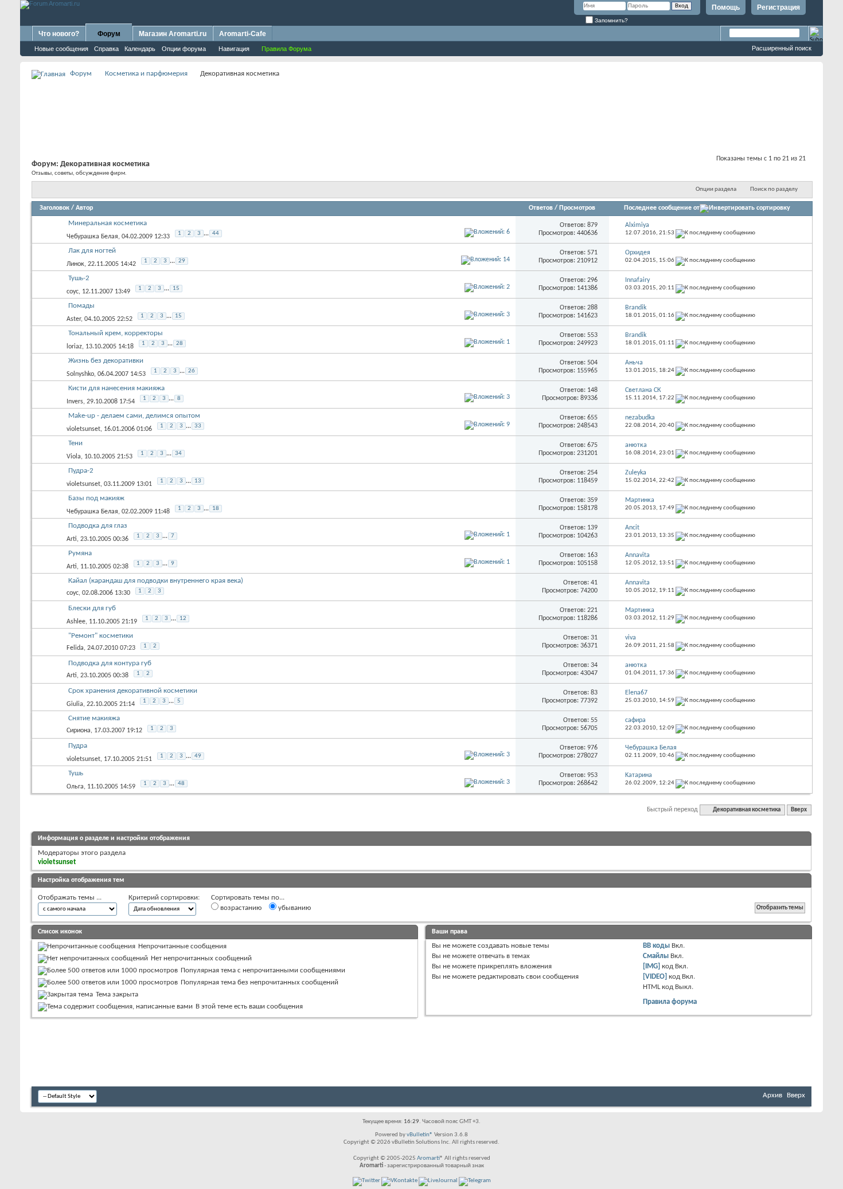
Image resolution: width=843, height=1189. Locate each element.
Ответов (541, 208)
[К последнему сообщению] (715, 233)
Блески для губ (92, 608)
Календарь (139, 48)
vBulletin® (420, 1135)
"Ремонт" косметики (100, 635)
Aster (74, 319)
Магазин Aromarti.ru (172, 34)
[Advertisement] (421, 106)
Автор (84, 208)
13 (197, 481)
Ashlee (76, 621)
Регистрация (778, 7)
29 (181, 261)
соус (73, 291)
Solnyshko (80, 374)
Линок (75, 264)
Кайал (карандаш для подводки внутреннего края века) (155, 580)
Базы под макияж (96, 498)
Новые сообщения (61, 48)
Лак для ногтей (92, 250)
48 (181, 783)
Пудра (77, 745)
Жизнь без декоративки (105, 360)
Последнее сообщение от (662, 208)
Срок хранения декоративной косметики (132, 690)
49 (197, 756)
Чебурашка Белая (92, 236)
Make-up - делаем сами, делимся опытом (134, 415)
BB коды (656, 945)
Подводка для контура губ (109, 663)
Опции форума (184, 48)
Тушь (75, 773)
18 (215, 508)
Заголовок (54, 208)
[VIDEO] (655, 976)
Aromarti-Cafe (242, 34)
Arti (72, 539)
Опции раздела (716, 189)
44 (215, 233)
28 (179, 343)
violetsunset (83, 429)
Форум (108, 34)
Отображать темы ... (70, 897)
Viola (74, 456)
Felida (75, 648)
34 (178, 453)
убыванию (293, 908)
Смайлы (656, 956)
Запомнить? (610, 20)
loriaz (74, 346)
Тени (75, 443)
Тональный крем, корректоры (115, 333)
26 (191, 371)
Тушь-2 (78, 278)
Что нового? (58, 34)
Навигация (233, 48)
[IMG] (651, 966)
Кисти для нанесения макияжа (116, 388)
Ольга (75, 786)
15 (176, 288)
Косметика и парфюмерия (146, 73)
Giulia (75, 704)
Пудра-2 (80, 470)
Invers (75, 401)
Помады (81, 305)
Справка (106, 48)
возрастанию (240, 908)
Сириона (79, 730)
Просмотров (577, 208)
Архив (772, 1095)
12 (182, 618)
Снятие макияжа (94, 718)
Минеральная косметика (107, 223)
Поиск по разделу (774, 189)
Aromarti (428, 1158)
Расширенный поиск (781, 48)
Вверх (799, 810)
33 (197, 426)
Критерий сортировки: (164, 897)
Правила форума (670, 1002)
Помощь (726, 7)
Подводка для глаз (97, 525)
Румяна (80, 553)
